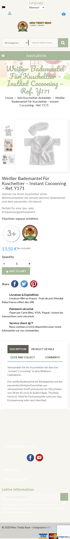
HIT (48, 527)
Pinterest (33, 283)
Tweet (24, 283)
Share (14, 283)
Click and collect (22, 357)
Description (18, 349)
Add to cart (16, 271)
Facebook (31, 458)
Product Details (42, 349)
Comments (52, 357)
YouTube (39, 458)
